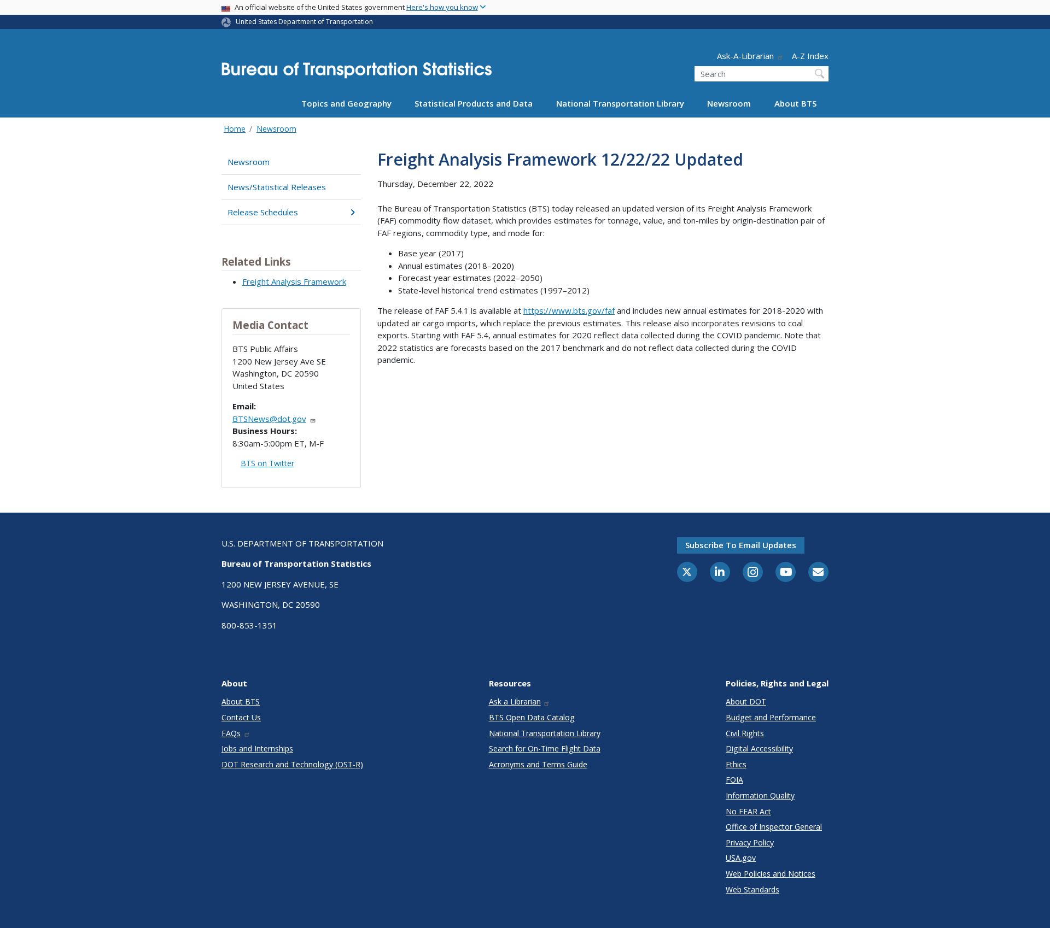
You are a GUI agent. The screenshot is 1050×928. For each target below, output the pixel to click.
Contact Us (241, 717)
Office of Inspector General (774, 826)
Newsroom (729, 103)
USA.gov (741, 858)
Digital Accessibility (759, 748)
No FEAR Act (748, 811)
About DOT (746, 701)
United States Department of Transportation (304, 21)
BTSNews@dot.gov (269, 418)
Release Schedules (263, 212)
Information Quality (760, 795)
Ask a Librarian (515, 701)
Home (235, 129)
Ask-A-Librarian (745, 55)
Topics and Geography (346, 103)
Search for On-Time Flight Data (544, 748)
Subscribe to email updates (740, 544)
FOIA (734, 779)
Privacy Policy (750, 842)
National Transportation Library (620, 103)
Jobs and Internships (257, 748)
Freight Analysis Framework (294, 281)
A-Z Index (810, 55)
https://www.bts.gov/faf (569, 310)
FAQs (231, 733)
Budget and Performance (771, 717)
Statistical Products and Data (474, 103)
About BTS (795, 103)
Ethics (736, 764)
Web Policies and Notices (770, 873)
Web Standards (752, 889)
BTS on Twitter (267, 463)
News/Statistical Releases (277, 186)
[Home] (356, 73)
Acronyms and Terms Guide (538, 764)
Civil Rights (745, 733)
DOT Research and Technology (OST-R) (292, 764)
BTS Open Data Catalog (532, 717)
